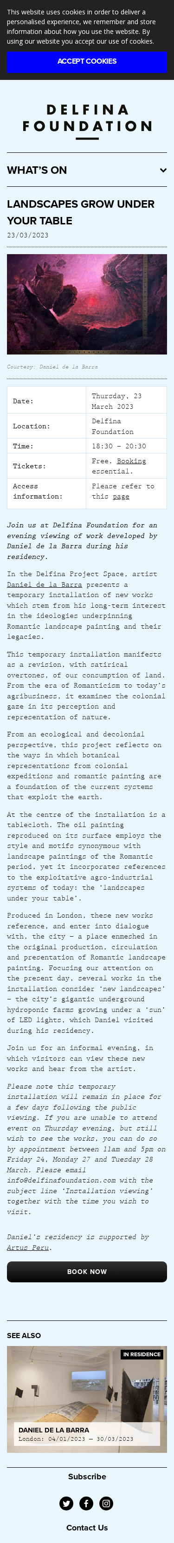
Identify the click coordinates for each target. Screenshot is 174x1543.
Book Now (87, 1272)
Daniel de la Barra (44, 584)
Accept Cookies (87, 61)
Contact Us (87, 1528)
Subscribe (87, 1476)
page (121, 496)
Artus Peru (28, 1247)
